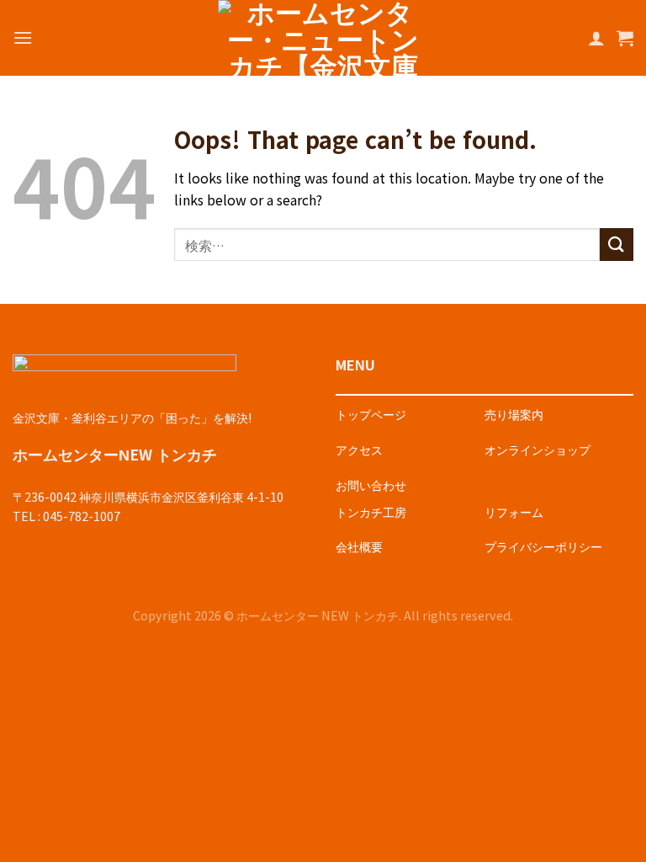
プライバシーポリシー (543, 546)
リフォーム (513, 511)
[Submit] (616, 244)
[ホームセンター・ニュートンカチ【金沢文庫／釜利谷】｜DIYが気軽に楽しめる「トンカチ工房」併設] (323, 38)
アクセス (359, 449)
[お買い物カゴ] (625, 37)
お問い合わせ (371, 484)
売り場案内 (513, 414)
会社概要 (359, 546)
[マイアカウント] (596, 37)
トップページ (371, 414)
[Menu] (23, 37)
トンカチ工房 (371, 511)
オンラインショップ (537, 449)
